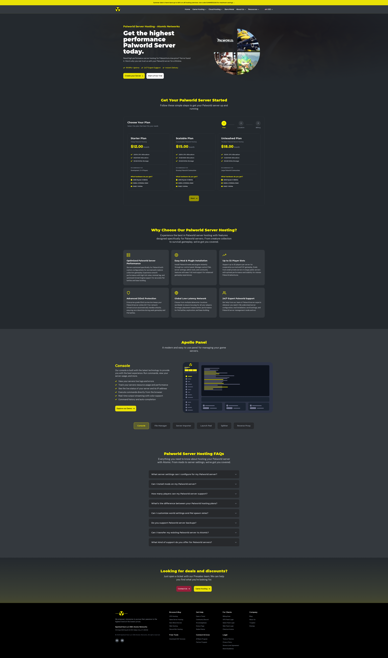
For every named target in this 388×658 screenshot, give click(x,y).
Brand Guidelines (228, 649)
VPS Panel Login (228, 619)
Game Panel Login (229, 623)
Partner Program (201, 642)
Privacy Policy (227, 642)
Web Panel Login (228, 626)
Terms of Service (228, 639)
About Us (252, 619)
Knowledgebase (201, 623)
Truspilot (252, 623)
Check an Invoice (228, 629)
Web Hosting (173, 626)
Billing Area (226, 616)
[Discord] (117, 640)
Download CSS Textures (177, 639)
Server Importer (183, 426)
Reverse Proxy (243, 426)
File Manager (160, 426)
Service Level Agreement (231, 645)
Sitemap (252, 626)
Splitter (224, 426)
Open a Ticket (200, 616)
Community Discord (202, 619)
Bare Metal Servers (175, 623)
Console (141, 426)
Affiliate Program (201, 639)
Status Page (200, 626)
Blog (251, 616)
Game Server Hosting (176, 619)
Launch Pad (206, 426)
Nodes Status (200, 629)
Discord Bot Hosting (176, 629)
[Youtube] (122, 640)
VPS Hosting (173, 616)
